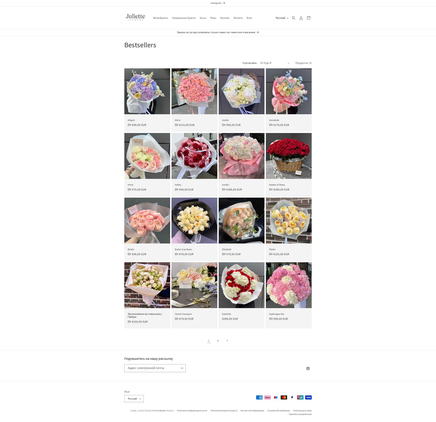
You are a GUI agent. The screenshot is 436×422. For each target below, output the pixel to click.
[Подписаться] (181, 368)
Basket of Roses (277, 184)
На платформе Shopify (163, 410)
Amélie (225, 120)
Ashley (178, 184)
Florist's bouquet (183, 314)
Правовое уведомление (300, 414)
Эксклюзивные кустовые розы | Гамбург (145, 315)
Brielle (131, 249)
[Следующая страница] (227, 340)
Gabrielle (226, 314)
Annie (130, 184)
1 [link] (208, 340)
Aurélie (225, 184)
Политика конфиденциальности (192, 410)
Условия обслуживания (279, 410)
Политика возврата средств (224, 410)
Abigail (131, 120)
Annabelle (274, 120)
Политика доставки (302, 410)
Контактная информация (252, 410)
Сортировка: (250, 62)
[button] (293, 18)
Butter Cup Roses (183, 249)
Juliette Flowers (145, 410)
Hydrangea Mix (276, 314)
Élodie (272, 249)
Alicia (178, 120)
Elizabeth (226, 249)
